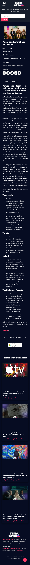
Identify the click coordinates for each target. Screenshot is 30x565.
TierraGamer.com (8, 539)
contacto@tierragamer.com (11, 548)
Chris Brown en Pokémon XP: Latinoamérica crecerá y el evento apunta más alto (14, 475)
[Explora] (4, 2)
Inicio (7, 58)
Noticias (14, 58)
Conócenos (19, 550)
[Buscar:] (13, 16)
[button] (4, 73)
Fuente (5, 330)
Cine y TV (22, 58)
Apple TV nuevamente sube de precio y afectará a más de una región (13, 393)
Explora (4, 5)
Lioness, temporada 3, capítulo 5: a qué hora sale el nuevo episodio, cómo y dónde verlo (14, 516)
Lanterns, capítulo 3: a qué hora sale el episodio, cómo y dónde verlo (13, 434)
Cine (6, 62)
